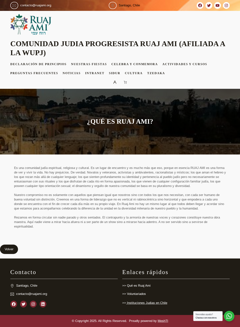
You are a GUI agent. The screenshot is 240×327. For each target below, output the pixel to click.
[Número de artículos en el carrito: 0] (125, 82)
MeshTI (163, 321)
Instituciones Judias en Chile (146, 303)
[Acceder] (114, 82)
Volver (9, 249)
